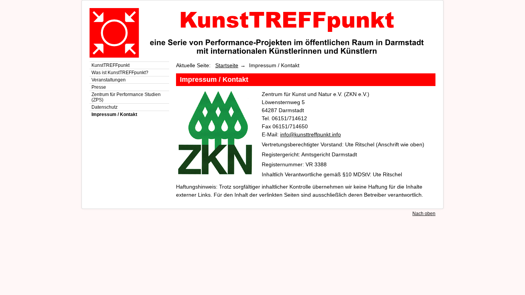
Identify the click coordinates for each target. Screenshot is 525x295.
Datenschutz (104, 107)
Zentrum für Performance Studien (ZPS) (126, 97)
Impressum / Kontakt (114, 114)
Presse (98, 87)
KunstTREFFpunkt (110, 65)
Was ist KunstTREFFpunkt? (119, 72)
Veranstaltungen (108, 80)
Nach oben (423, 213)
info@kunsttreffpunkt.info (310, 134)
